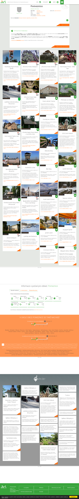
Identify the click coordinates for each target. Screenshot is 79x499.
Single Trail (53, 347)
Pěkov (47, 331)
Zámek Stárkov (70, 353)
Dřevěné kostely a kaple (7, 198)
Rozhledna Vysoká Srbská (40, 354)
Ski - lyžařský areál (6, 98)
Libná (27, 331)
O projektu (26, 487)
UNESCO (24, 344)
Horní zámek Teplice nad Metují (48, 350)
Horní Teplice (55, 330)
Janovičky (66, 330)
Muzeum (5, 165)
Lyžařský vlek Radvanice (17, 354)
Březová (20, 17)
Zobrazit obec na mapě (17, 40)
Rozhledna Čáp (39, 353)
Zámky (6, 132)
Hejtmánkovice (36, 330)
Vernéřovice (43, 333)
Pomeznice (37, 6)
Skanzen (61, 194)
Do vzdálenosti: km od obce (35, 321)
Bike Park (42, 165)
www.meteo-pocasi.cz (38, 309)
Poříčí (51, 331)
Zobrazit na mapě (9, 115)
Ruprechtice (29, 17)
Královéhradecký (39, 11)
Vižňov (36, 17)
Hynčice (61, 330)
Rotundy (25, 347)
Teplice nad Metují (29, 333)
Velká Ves (37, 333)
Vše (3, 344)
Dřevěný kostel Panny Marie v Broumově (19, 351)
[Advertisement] (39, 276)
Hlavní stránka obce (65, 25)
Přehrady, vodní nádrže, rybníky (46, 195)
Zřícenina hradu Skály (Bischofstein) (60, 351)
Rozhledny (6, 63)
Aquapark (61, 226)
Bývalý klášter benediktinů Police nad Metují (54, 353)
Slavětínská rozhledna (52, 354)
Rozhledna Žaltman (28, 354)
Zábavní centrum (43, 147)
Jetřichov (71, 330)
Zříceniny (24, 63)
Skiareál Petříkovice (63, 354)
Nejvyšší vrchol (43, 115)
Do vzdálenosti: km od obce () (34, 336)
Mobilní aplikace (71, 487)
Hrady (43, 63)
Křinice (19, 331)
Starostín (32, 17)
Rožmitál (56, 331)
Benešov (7, 330)
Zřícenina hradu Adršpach (45, 351)
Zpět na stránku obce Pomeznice (62, 46)
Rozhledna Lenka (31, 353)
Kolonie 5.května (12, 331)
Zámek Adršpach (34, 351)
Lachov (23, 331)
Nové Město (38, 331)
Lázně (43, 229)
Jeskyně (30, 347)
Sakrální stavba (73, 347)
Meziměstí (38, 10)
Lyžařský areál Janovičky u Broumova (31, 350)
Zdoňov (52, 333)
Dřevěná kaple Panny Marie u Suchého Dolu (15, 353)
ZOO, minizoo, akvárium (63, 129)
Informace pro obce (56, 487)
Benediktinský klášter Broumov (64, 350)
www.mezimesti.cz (58, 10)
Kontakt (41, 491)
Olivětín (43, 331)
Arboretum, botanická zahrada (61, 344)
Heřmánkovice (44, 330)
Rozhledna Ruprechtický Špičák (14, 350)
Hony (50, 330)
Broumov (38, 14)
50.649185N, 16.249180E (41, 15)
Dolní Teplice (29, 330)
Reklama (41, 487)
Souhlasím (73, 496)
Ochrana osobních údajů (26, 491)
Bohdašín (12, 330)
